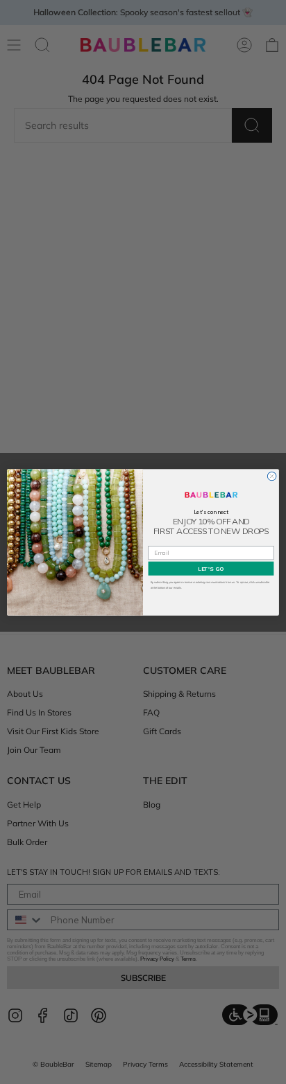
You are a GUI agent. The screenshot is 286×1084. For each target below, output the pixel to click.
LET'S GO (211, 568)
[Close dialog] (271, 476)
